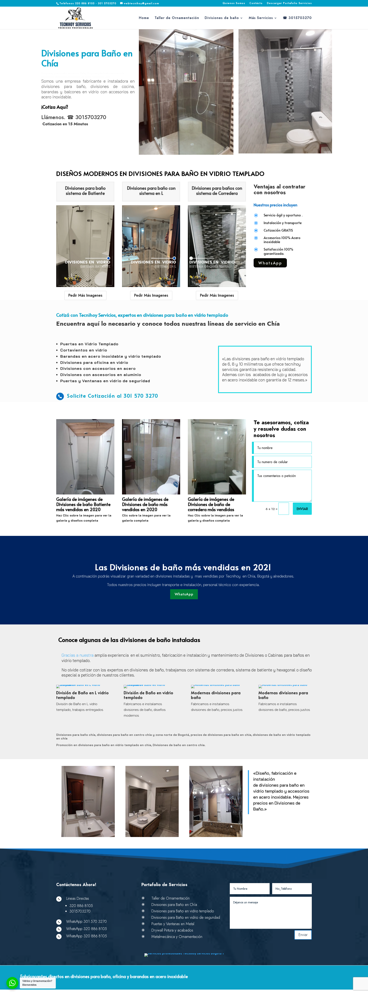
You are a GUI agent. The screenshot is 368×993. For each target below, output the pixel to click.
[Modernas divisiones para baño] (215, 685)
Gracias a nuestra (78, 655)
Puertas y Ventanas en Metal (172, 924)
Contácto (256, 3)
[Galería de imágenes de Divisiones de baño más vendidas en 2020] (151, 493)
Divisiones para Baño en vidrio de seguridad (185, 917)
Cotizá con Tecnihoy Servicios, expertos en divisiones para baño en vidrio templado (142, 315)
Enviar (303, 935)
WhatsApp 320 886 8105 (86, 929)
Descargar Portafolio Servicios (289, 3)
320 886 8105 (81, 905)
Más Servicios (261, 18)
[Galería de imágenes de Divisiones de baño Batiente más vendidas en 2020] (85, 493)
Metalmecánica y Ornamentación (176, 936)
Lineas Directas (77, 898)
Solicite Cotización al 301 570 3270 (112, 395)
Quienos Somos (234, 3)
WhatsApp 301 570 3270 (86, 921)
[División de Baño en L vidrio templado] (83, 685)
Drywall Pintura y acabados (172, 930)
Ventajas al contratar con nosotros (279, 190)
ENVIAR (302, 508)
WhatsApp (270, 262)
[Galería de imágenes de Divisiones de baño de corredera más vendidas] (217, 493)
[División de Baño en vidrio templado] (150, 685)
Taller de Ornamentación (177, 18)
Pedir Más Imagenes (85, 295)
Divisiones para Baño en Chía (87, 58)
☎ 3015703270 (297, 18)
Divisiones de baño (222, 18)
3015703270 (90, 117)
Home (144, 18)
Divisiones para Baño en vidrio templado (182, 911)
